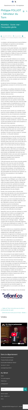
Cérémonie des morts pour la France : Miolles (14, 312)
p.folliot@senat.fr (4, 383)
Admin (2, 398)
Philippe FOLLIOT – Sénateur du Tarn (11, 14)
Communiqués (9, 37)
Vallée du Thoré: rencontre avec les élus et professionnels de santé (12, 309)
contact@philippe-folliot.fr (6, 367)
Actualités (3, 37)
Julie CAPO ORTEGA (7, 36)
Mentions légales (4, 393)
